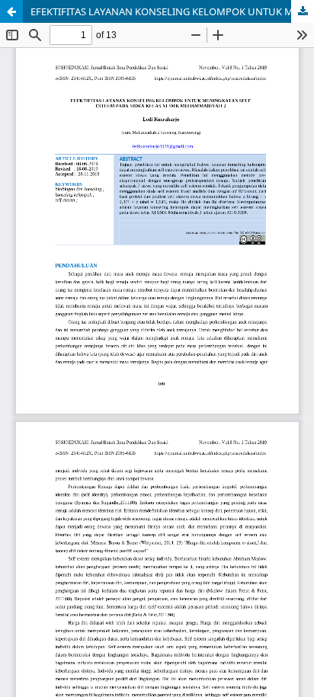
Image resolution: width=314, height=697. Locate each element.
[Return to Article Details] (11, 11)
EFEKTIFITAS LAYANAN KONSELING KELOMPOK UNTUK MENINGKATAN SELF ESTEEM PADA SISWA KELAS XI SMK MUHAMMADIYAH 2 (172, 11)
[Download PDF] (302, 11)
